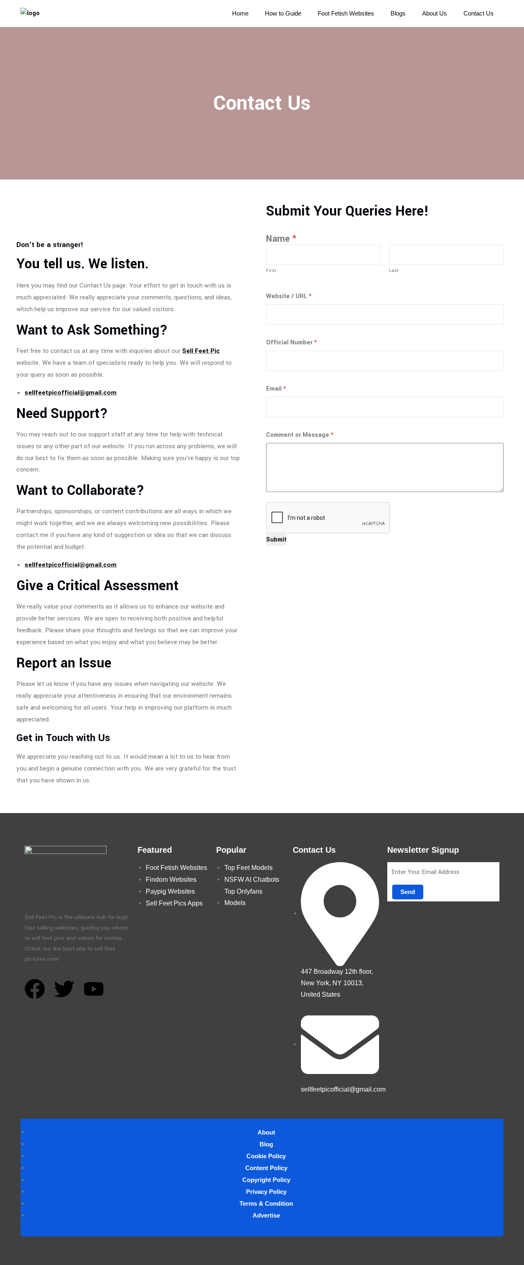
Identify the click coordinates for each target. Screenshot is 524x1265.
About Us (434, 13)
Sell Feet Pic (201, 350)
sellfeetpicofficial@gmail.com (71, 392)
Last (394, 270)
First (271, 270)
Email (276, 388)
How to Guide (283, 13)
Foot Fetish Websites (346, 13)
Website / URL (289, 296)
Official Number (291, 342)
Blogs (398, 13)
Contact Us (478, 13)
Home (240, 13)
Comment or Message (300, 435)
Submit (276, 539)
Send (407, 891)
